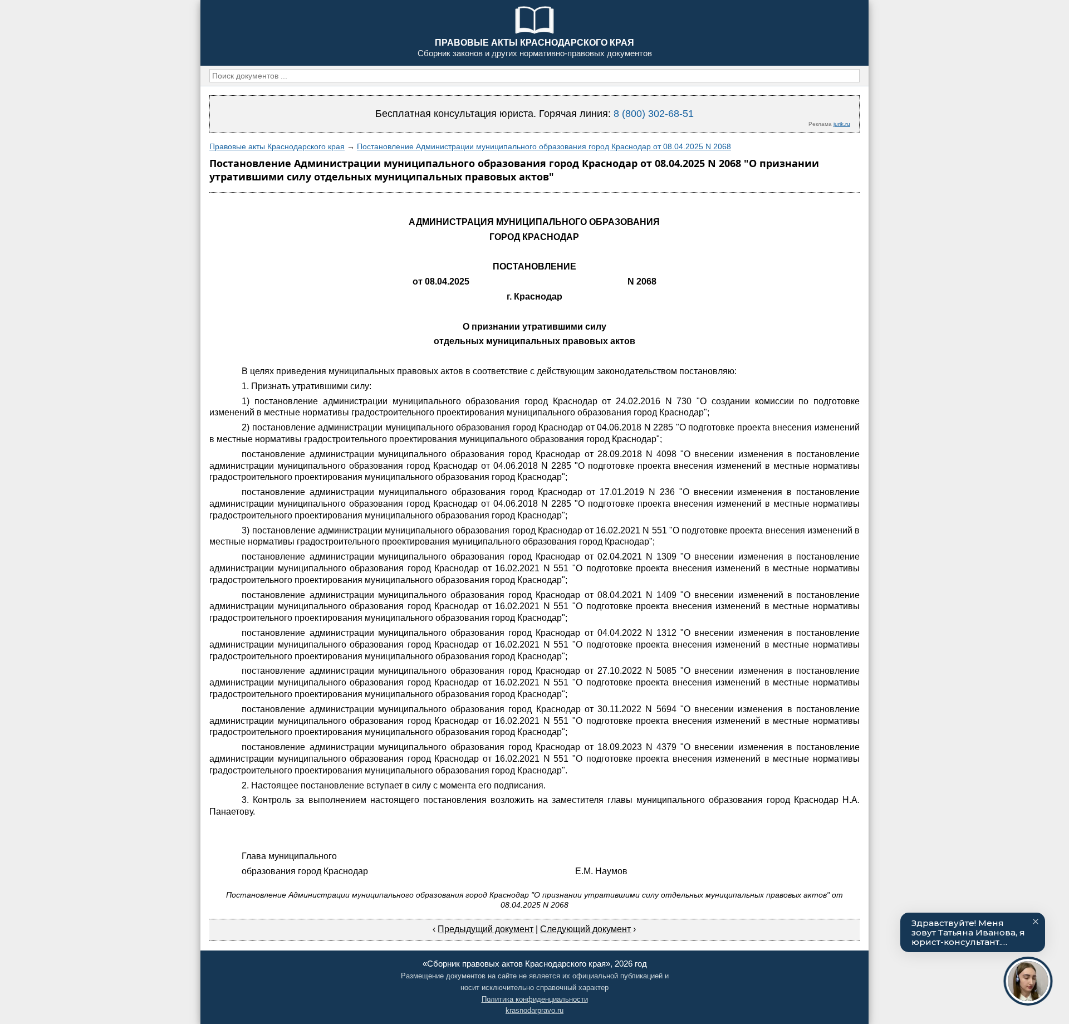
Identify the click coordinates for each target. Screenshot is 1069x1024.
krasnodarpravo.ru (534, 1010)
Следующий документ (585, 929)
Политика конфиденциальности (535, 999)
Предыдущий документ (485, 929)
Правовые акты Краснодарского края (277, 146)
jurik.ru (841, 124)
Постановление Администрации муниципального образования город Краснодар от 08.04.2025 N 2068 (544, 146)
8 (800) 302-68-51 (654, 113)
